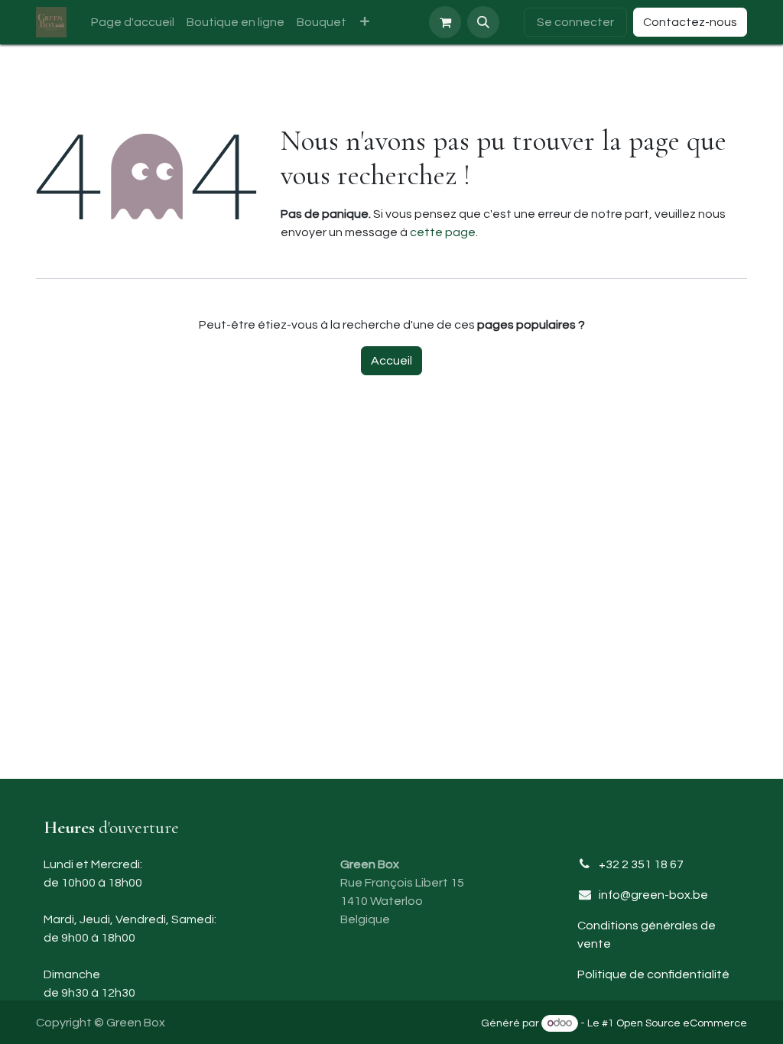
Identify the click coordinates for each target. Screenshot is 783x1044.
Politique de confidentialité (653, 974)
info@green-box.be (653, 895)
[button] (483, 22)
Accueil (391, 361)
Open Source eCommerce (681, 1023)
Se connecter (575, 22)
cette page (443, 232)
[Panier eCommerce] (445, 22)
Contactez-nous (690, 22)
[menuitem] (132, 22)
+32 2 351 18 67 (641, 864)
